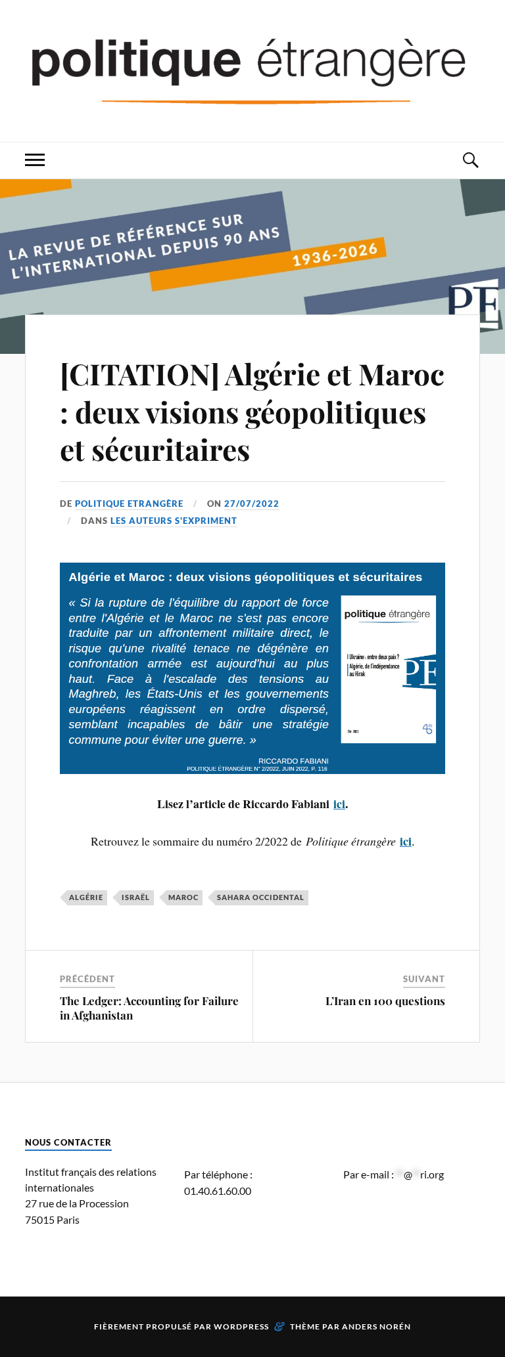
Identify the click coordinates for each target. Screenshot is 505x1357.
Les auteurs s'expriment (173, 520)
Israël (136, 897)
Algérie (86, 897)
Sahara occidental (260, 897)
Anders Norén (376, 1326)
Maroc (183, 897)
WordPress (241, 1326)
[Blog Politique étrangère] (252, 69)
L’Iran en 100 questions (385, 1000)
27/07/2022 (251, 503)
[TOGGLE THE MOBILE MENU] (35, 160)
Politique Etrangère (129, 503)
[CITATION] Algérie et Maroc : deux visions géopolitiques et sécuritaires (252, 411)
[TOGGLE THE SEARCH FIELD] (470, 160)
